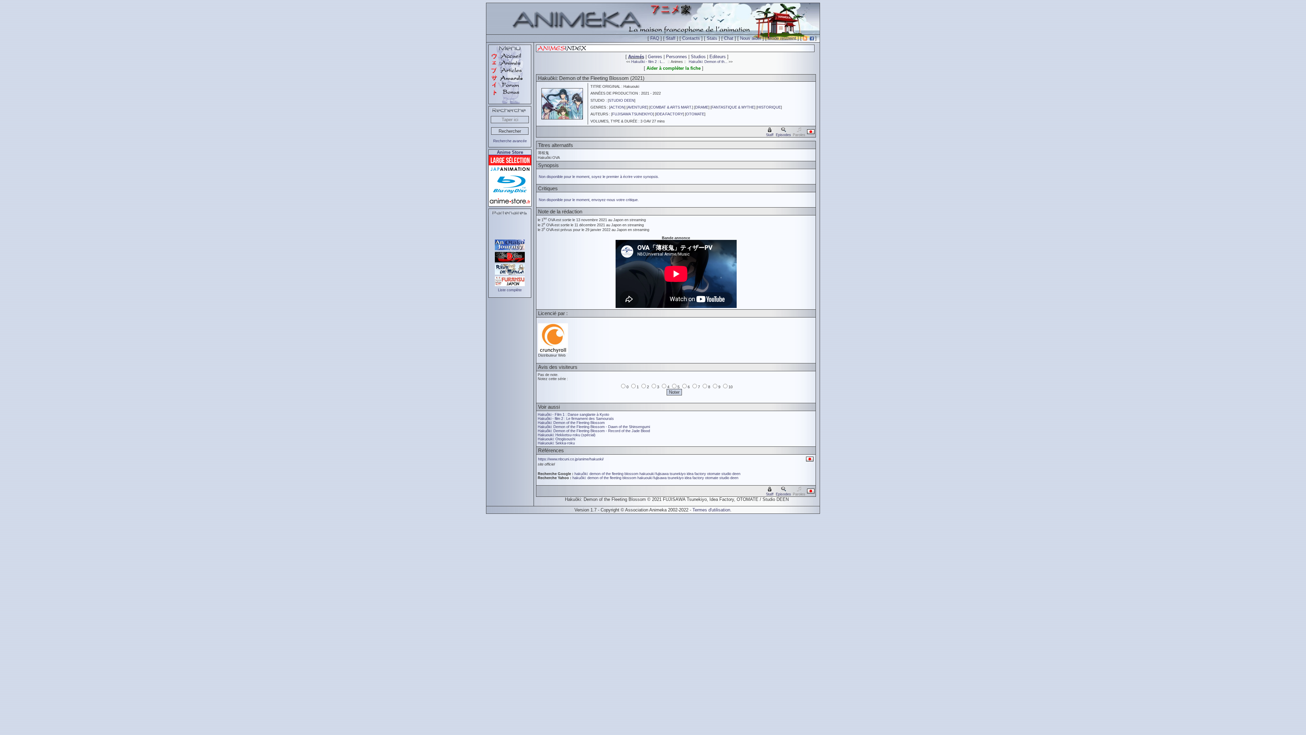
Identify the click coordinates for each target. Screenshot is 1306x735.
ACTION (617, 107)
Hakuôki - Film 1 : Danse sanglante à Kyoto (573, 414)
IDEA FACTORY (669, 114)
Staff (670, 38)
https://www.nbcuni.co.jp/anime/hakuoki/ (571, 459)
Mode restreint (782, 38)
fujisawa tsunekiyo (670, 474)
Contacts (691, 38)
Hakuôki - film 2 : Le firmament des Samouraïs (576, 418)
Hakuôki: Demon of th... (708, 62)
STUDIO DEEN (621, 100)
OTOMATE (695, 114)
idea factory (696, 474)
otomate (713, 474)
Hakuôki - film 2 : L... (648, 62)
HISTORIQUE (769, 107)
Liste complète (510, 290)
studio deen (730, 474)
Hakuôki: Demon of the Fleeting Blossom (571, 423)
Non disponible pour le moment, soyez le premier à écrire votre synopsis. (599, 177)
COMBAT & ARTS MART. (671, 107)
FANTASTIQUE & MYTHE (732, 107)
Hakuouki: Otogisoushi (556, 439)
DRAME (701, 107)
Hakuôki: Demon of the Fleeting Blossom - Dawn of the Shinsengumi (594, 427)
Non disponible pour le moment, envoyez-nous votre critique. (589, 200)
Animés (636, 56)
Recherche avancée (510, 141)
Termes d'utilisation (711, 509)
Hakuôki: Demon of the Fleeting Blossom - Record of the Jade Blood (594, 431)
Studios (698, 56)
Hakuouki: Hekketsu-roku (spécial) (567, 435)
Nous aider (750, 38)
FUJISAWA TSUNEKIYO (632, 114)
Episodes (783, 135)
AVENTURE (637, 107)
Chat (728, 38)
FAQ (654, 38)
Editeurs (717, 56)
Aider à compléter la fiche (674, 68)
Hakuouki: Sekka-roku (556, 443)
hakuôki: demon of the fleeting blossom (606, 474)
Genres (655, 56)
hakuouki (646, 474)
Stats (712, 38)
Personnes (676, 56)
